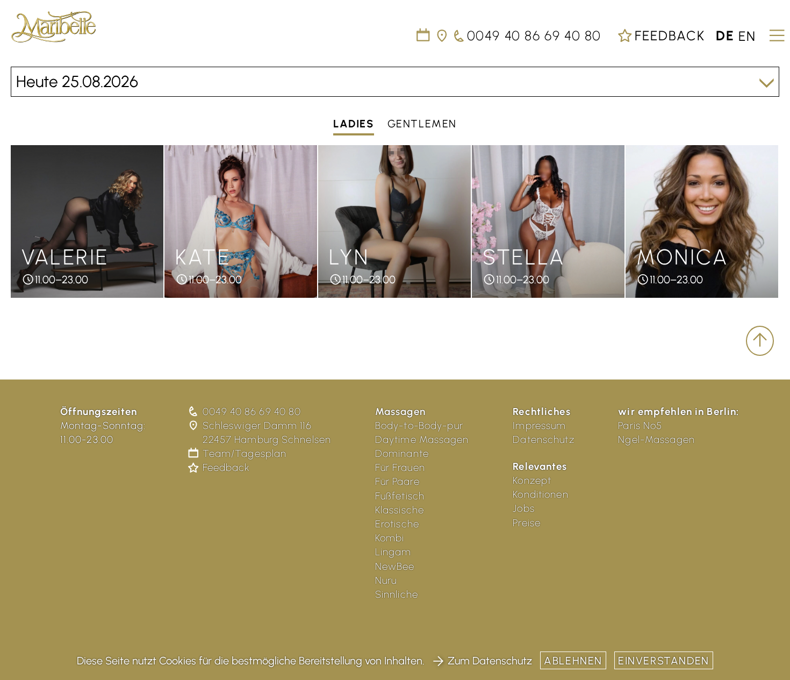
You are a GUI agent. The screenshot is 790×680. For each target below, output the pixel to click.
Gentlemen (422, 124)
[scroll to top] (760, 341)
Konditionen (540, 494)
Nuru (386, 580)
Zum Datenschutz (490, 660)
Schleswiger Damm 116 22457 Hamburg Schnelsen (267, 432)
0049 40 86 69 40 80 (252, 411)
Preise (527, 523)
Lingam (393, 552)
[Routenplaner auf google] (442, 35)
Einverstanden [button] (663, 660)
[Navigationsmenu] (775, 31)
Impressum (539, 425)
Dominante (402, 453)
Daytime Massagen (422, 439)
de (725, 35)
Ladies (353, 124)
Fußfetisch (400, 496)
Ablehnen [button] (573, 660)
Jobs (524, 508)
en (747, 35)
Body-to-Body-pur (419, 425)
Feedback (667, 35)
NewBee (395, 566)
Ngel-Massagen (656, 439)
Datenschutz (543, 439)
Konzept (532, 480)
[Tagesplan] (424, 35)
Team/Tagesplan (244, 453)
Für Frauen (400, 467)
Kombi (390, 538)
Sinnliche (396, 594)
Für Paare (397, 481)
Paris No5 (640, 425)
